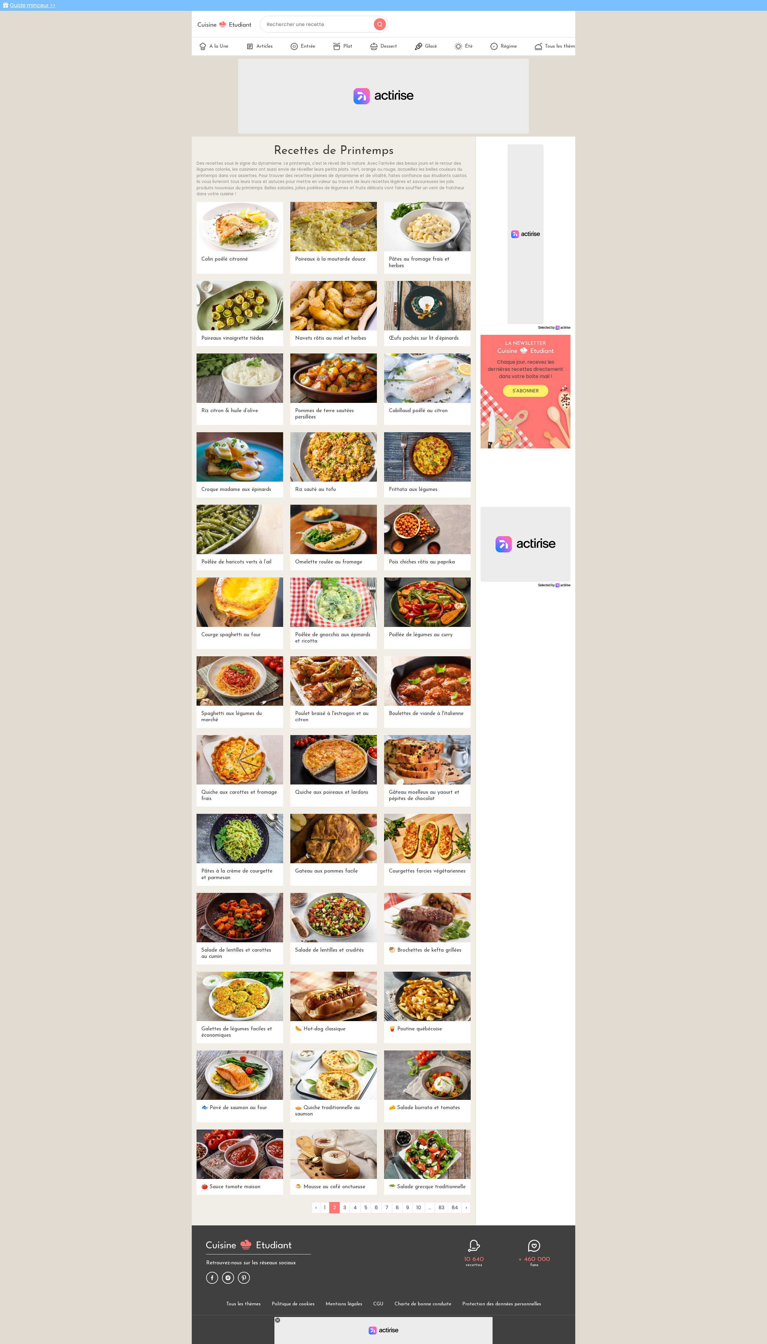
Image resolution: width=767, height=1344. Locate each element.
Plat (347, 46)
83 (441, 1207)
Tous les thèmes (562, 46)
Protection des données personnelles (501, 1304)
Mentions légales (344, 1304)
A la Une (218, 46)
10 (418, 1207)
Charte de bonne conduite (423, 1304)
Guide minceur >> (32, 5)
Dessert (389, 46)
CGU (378, 1304)
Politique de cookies (293, 1304)
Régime (509, 46)
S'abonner (526, 390)
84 (455, 1207)
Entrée (308, 46)
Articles (264, 46)
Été (468, 46)
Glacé (431, 46)
